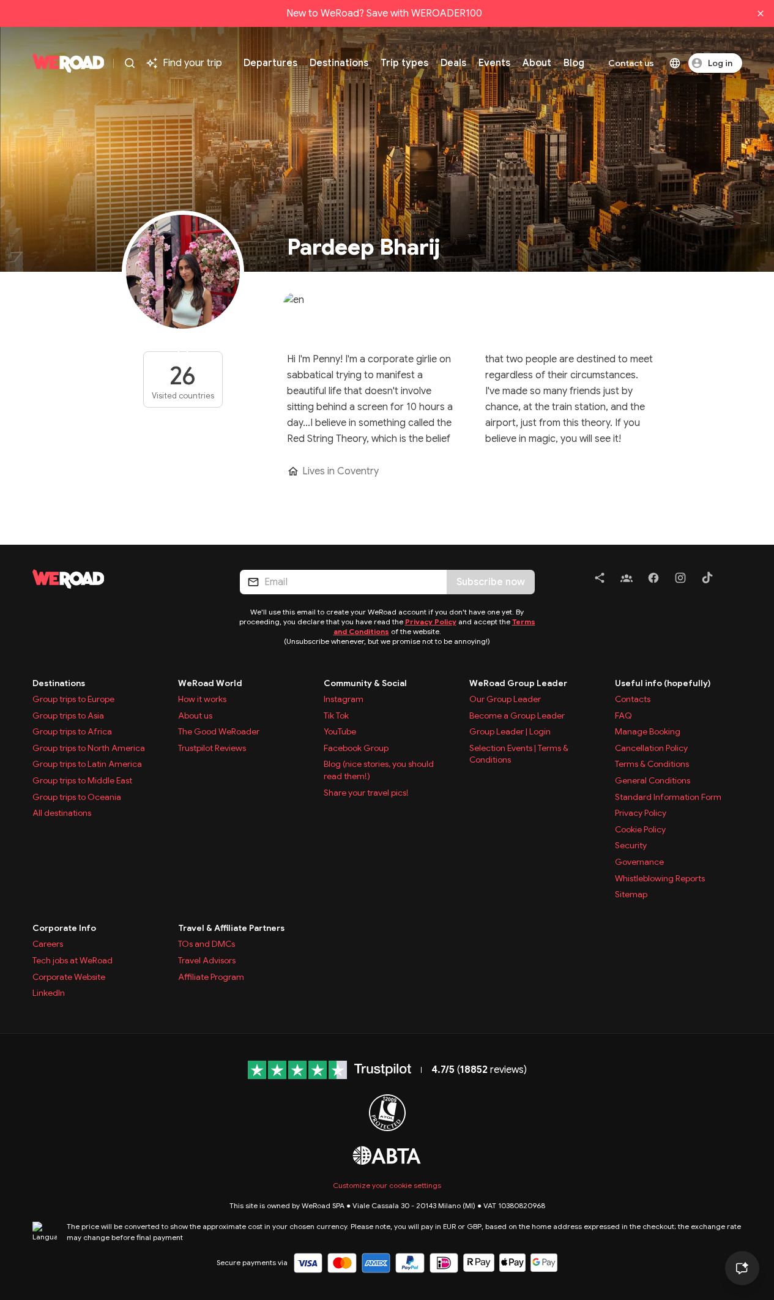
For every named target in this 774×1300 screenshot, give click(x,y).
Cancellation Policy (651, 747)
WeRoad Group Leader (518, 683)
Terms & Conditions (652, 763)
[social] (600, 580)
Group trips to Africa (72, 731)
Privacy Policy (430, 621)
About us (195, 715)
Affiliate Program (211, 976)
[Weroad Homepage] (121, 579)
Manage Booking (647, 731)
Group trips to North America (88, 747)
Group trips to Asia (68, 715)
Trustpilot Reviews (212, 747)
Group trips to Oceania (76, 796)
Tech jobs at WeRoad (72, 960)
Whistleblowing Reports (660, 878)
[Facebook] (653, 580)
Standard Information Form (668, 796)
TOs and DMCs (206, 943)
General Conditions (652, 780)
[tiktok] (707, 580)
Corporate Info (64, 927)
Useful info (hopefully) (663, 683)
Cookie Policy (640, 829)
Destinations (58, 683)
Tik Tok (336, 715)
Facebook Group (356, 747)
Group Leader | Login (510, 731)
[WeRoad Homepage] (68, 63)
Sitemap (631, 894)
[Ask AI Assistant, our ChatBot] (742, 1268)
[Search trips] (130, 63)
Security (631, 845)
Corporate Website (68, 976)
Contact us (631, 63)
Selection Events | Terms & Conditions (518, 754)
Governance (639, 861)
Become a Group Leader (517, 715)
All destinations (61, 812)
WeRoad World (210, 683)
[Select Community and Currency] (675, 63)
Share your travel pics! (366, 792)
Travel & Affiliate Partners (231, 927)
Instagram (343, 698)
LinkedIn (48, 992)
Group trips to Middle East (82, 780)
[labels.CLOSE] (760, 13)
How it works (202, 698)
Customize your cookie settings (387, 1185)
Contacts (632, 698)
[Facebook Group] (626, 580)
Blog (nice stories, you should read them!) (379, 770)
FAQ (623, 715)
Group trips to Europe (73, 698)
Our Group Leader (505, 698)
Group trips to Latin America (87, 763)
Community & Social (365, 683)
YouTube (340, 731)
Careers (47, 943)
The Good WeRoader (218, 731)
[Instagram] (680, 580)
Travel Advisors (207, 960)
